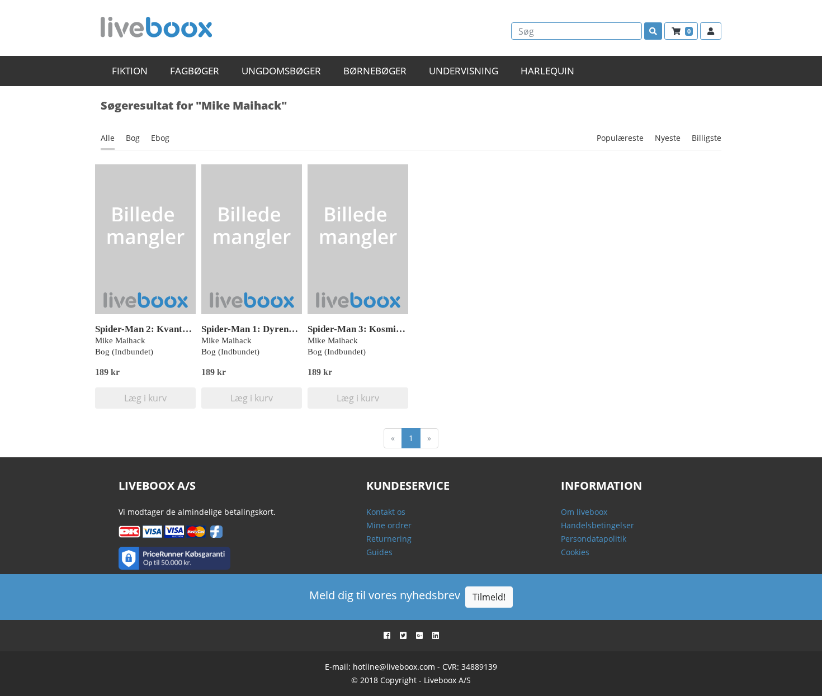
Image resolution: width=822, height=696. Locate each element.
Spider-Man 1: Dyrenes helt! (259, 329)
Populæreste (620, 137)
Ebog (160, 137)
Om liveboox (584, 511)
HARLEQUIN (547, 70)
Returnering (389, 538)
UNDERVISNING (463, 70)
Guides (379, 552)
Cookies (575, 552)
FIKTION (130, 70)
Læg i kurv (145, 398)
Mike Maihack (120, 340)
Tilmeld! (489, 597)
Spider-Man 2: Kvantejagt (149, 329)
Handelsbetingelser (597, 525)
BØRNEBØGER (375, 70)
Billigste (706, 137)
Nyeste (668, 137)
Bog (133, 137)
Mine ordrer (389, 525)
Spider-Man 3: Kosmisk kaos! (368, 329)
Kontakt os (385, 511)
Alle (108, 137)
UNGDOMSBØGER (281, 70)
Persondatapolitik (593, 538)
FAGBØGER (194, 70)
